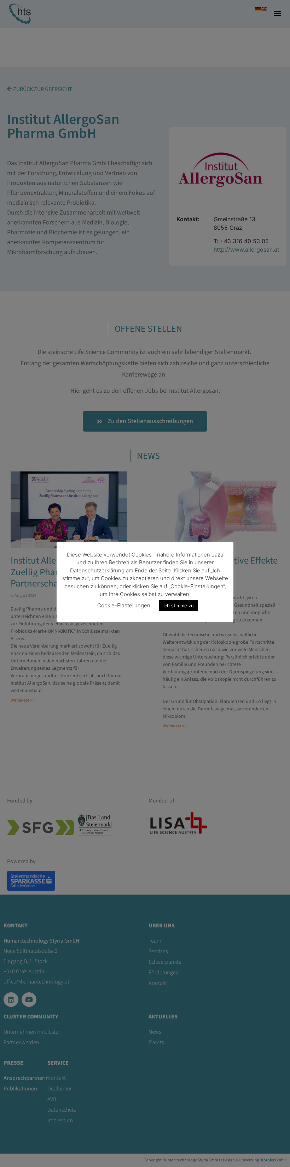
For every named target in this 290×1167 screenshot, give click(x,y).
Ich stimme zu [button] (178, 605)
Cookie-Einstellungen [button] (123, 605)
